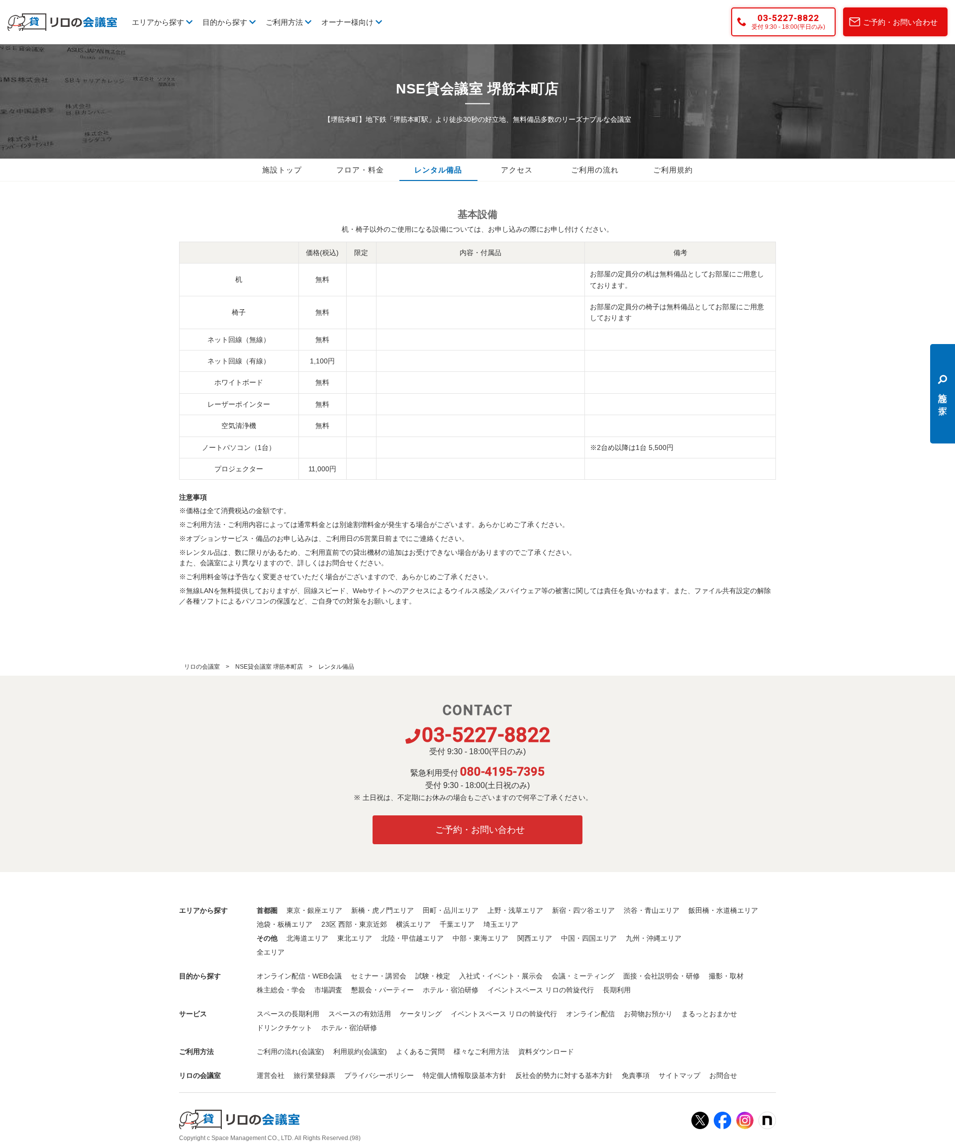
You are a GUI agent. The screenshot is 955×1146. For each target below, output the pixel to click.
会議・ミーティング (583, 976)
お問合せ (723, 1075)
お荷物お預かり (648, 1014)
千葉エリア (457, 924)
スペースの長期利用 (288, 1014)
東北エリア (354, 938)
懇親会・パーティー (382, 990)
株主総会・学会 (281, 990)
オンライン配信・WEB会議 (299, 976)
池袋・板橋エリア (284, 924)
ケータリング (421, 1014)
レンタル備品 (438, 170)
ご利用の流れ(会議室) (290, 1052)
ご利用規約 (673, 170)
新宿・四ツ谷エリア (583, 910)
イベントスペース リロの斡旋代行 (540, 990)
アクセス (517, 170)
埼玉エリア (500, 924)
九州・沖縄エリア (653, 938)
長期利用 (617, 990)
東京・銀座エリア (314, 910)
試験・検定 (432, 976)
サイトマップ (679, 1075)
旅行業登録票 (314, 1075)
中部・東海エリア (480, 938)
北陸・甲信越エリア (412, 938)
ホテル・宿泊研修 (450, 990)
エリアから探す (159, 22)
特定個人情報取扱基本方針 (464, 1075)
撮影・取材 (726, 976)
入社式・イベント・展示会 (501, 976)
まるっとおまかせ (709, 1014)
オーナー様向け (348, 22)
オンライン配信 (590, 1014)
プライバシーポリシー (379, 1075)
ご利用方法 (285, 22)
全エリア (271, 952)
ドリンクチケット (284, 1028)
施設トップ (282, 170)
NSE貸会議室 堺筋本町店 (269, 666)
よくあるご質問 (420, 1052)
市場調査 (328, 990)
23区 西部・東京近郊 (354, 924)
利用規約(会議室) (360, 1052)
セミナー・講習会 (378, 976)
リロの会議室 (202, 666)
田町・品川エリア (450, 910)
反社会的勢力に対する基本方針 (564, 1075)
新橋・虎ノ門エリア (382, 910)
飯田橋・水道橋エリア (723, 910)
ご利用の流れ (595, 170)
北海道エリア (307, 938)
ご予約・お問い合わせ (900, 22)
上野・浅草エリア (515, 910)
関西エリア (534, 938)
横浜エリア (413, 924)
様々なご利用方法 (481, 1052)
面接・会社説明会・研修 (661, 976)
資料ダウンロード (546, 1052)
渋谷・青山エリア (651, 910)
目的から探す (225, 22)
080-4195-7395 (502, 772)
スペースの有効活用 (359, 1014)
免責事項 (636, 1075)
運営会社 (271, 1075)
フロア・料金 (360, 170)
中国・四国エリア (589, 938)
